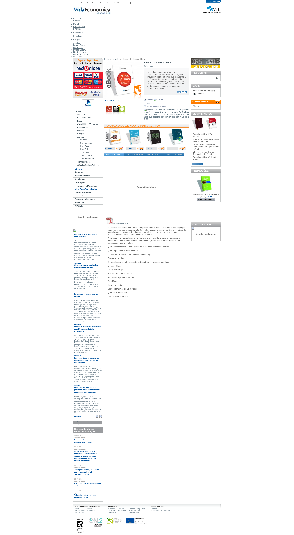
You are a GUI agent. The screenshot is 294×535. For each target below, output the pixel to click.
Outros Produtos (83, 193)
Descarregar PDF (120, 224)
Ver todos (77, 57)
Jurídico (80, 137)
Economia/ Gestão (85, 118)
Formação (80, 182)
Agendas (79, 172)
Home (76, 3)
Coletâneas (80, 179)
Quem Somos (80, 510)
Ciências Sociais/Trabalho (88, 165)
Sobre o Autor (154, 154)
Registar (200, 94)
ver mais (77, 263)
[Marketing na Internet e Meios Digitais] (176, 146)
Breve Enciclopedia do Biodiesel (206, 194)
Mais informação (114, 154)
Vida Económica (134, 510)
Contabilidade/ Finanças (87, 124)
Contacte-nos (136, 3)
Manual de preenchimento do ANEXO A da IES (206, 140)
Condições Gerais (98, 3)
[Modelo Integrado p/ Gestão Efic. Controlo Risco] (135, 146)
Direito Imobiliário (86, 143)
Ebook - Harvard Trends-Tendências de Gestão (204, 153)
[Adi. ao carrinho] (109, 114)
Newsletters (79, 512)
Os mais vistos (202, 114)
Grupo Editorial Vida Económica (118, 3)
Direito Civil (78, 47)
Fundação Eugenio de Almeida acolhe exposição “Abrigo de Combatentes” (86, 360)
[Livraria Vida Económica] (92, 13)
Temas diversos (83, 162)
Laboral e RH (83, 127)
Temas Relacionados (174, 154)
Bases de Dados (82, 176)
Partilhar (150, 100)
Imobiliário (81, 130)
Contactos (91, 510)
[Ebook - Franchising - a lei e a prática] (114, 146)
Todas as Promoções (206, 199)
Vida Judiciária (134, 512)
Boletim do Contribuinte (116, 509)
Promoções (200, 171)
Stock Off (79, 202)
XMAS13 (79, 206)
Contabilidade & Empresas (117, 510)
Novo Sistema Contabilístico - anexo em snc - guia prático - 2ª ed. (206, 146)
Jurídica (154, 509)
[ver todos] (197, 164)
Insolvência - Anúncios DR (160, 510)
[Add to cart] (119, 149)
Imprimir (149, 103)
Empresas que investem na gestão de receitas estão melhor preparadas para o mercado (87, 389)
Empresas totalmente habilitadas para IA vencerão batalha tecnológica (87, 329)
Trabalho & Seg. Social (137, 509)
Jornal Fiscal (112, 512)
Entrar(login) (209, 90)
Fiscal (79, 121)
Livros (78, 112)
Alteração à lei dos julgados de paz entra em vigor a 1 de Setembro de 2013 (86, 472)
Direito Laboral (79, 50)
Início (106, 59)
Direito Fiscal (79, 45)
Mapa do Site (85, 3)
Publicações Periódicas (86, 186)
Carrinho (199, 101)
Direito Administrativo (82, 54)
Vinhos (80, 195)
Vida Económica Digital (86, 189)
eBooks (78, 169)
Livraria (89, 509)
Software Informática (85, 199)
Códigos (80, 134)
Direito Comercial (81, 52)
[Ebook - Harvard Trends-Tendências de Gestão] (155, 146)
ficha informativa (134, 154)
